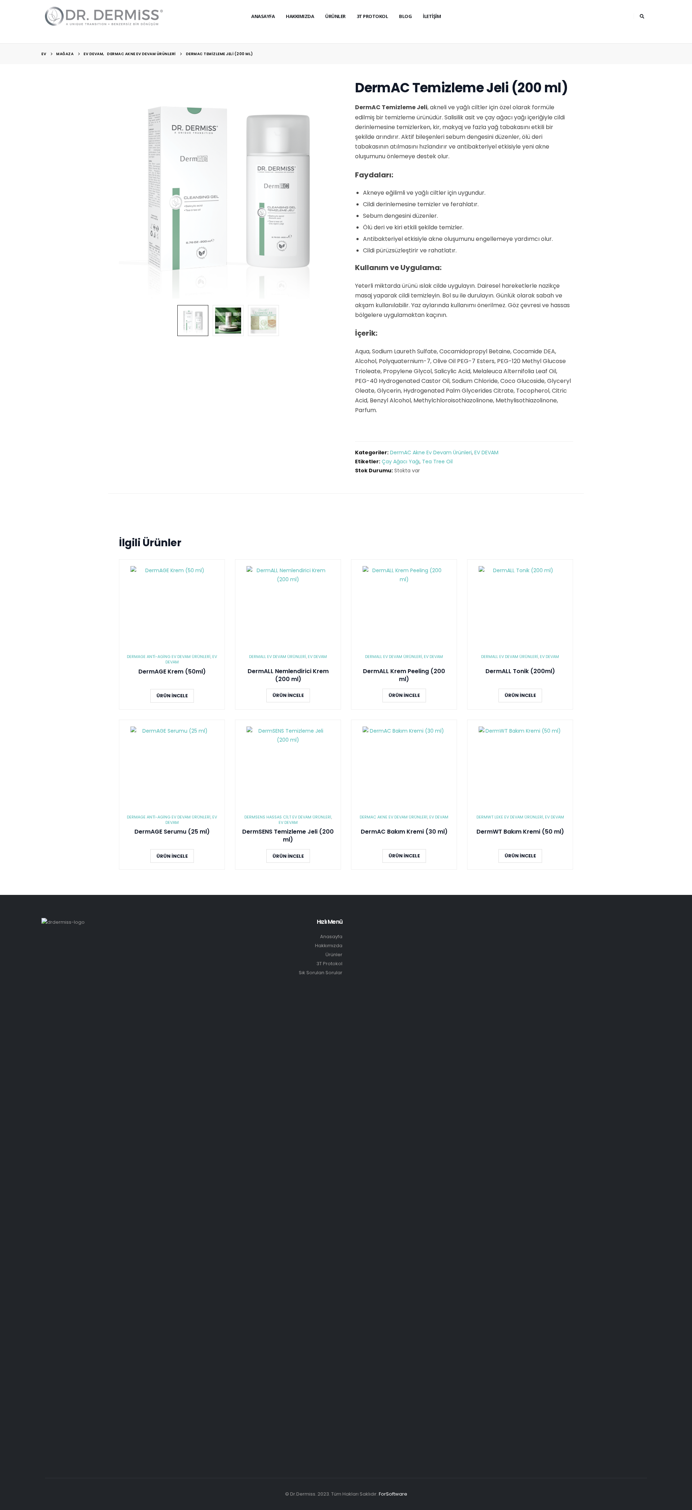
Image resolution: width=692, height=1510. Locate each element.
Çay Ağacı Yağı (401, 461)
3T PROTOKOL (372, 16)
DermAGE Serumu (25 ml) (172, 832)
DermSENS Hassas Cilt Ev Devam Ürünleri (287, 817)
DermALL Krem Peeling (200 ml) (404, 675)
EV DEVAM (486, 452)
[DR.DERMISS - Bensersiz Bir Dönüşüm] (104, 16)
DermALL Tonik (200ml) (520, 671)
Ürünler (335, 16)
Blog (405, 16)
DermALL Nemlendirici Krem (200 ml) (288, 675)
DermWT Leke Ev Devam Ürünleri (509, 817)
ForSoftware (393, 1494)
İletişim (432, 16)
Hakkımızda (300, 16)
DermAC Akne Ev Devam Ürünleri (431, 452)
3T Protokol (329, 963)
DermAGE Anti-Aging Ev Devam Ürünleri (168, 656)
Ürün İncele (172, 695)
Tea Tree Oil (437, 461)
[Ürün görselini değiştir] (192, 320)
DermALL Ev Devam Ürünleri (277, 656)
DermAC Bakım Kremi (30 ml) (404, 832)
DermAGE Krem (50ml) (172, 672)
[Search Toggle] (642, 16)
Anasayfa (263, 16)
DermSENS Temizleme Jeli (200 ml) (288, 836)
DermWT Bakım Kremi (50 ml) (520, 832)
